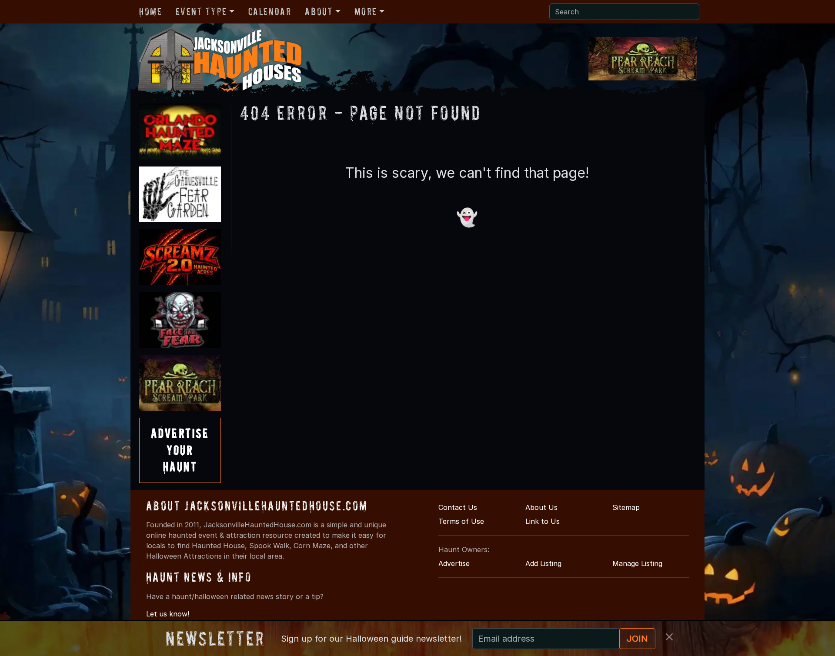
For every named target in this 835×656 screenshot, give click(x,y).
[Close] (669, 637)
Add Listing (543, 563)
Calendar (269, 11)
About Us (541, 507)
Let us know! (167, 613)
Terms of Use (461, 521)
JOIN (637, 638)
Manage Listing (637, 563)
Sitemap (626, 507)
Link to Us (542, 521)
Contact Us (457, 507)
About (319, 11)
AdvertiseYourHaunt (180, 450)
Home (150, 11)
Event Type (201, 11)
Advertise (454, 563)
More (365, 11)
